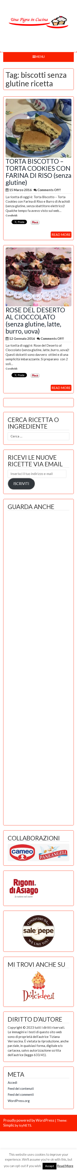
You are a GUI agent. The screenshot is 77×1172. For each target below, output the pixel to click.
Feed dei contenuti (21, 1088)
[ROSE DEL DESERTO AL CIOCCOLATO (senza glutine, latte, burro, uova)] (38, 276)
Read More (65, 1166)
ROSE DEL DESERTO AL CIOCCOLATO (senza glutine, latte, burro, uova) (35, 320)
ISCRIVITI (21, 483)
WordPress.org (19, 1101)
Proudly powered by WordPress (28, 1120)
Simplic (8, 1125)
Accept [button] (49, 1166)
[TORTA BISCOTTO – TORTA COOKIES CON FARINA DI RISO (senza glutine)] (38, 128)
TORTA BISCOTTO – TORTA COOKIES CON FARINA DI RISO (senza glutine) (38, 171)
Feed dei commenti (21, 1094)
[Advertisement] (38, 666)
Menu (40, 56)
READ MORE (61, 234)
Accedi (12, 1082)
